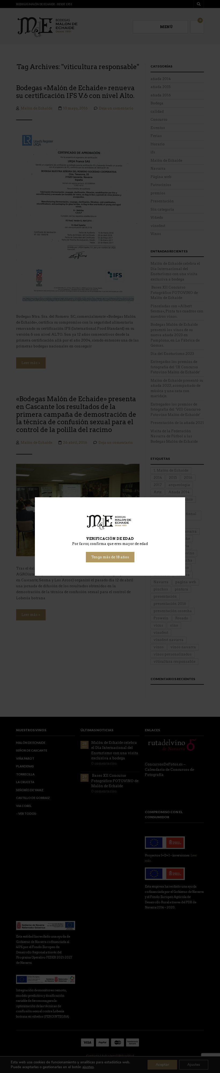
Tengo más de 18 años (110, 557)
